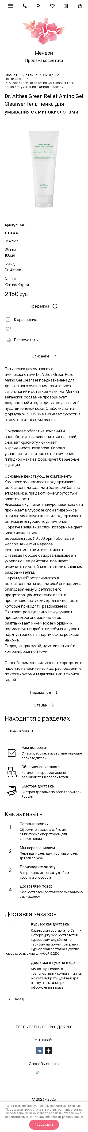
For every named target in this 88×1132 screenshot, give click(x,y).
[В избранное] (9, 329)
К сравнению (25, 319)
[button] (24, 5)
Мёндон (44, 53)
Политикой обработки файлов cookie (56, 1117)
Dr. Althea (12, 241)
